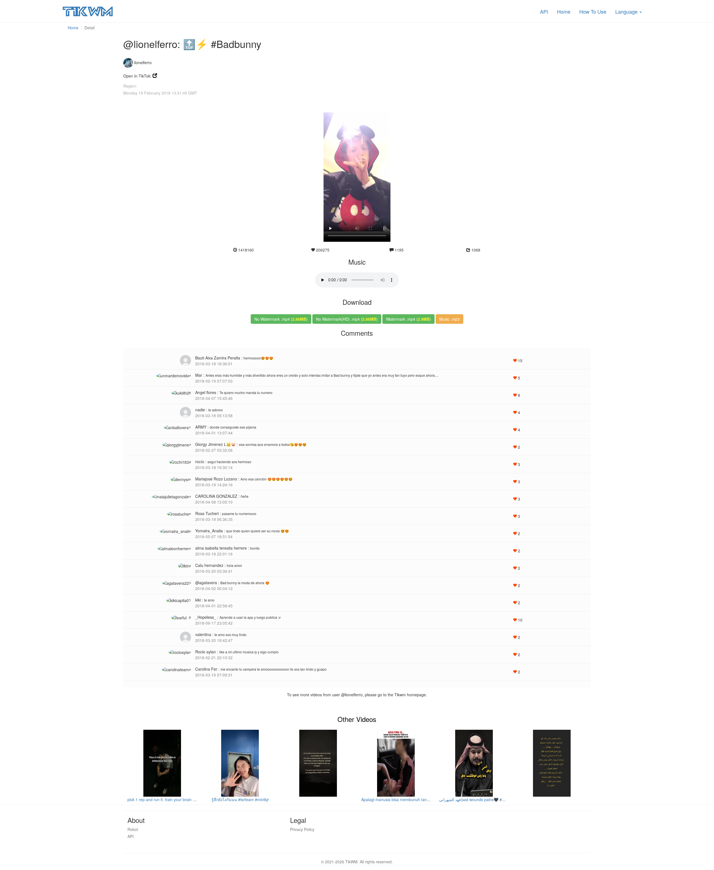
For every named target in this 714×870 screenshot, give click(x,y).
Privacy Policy (302, 829)
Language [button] (627, 11)
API (544, 11)
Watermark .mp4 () (408, 319)
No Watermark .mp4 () (281, 319)
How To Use (592, 11)
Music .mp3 (449, 319)
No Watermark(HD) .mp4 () (347, 319)
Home (563, 11)
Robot (132, 829)
